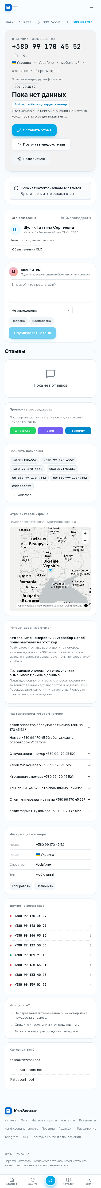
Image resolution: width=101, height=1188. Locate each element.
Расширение (86, 1128)
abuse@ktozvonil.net (26, 1069)
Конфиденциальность (21, 1128)
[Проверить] (50, 1180)
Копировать (21, 886)
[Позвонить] (24, 55)
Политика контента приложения (56, 1137)
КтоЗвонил (26, 1110)
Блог (24, 1120)
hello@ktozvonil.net (25, 1060)
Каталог (11, 1120)
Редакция (65, 1128)
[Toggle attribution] (86, 605)
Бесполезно (41, 321)
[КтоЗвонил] (8, 7)
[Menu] (91, 7)
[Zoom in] (85, 533)
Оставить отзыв (37, 130)
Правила (48, 1128)
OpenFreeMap (26, 605)
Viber (50, 430)
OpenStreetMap (73, 605)
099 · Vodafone (20, 495)
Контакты (68, 1120)
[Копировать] (15, 55)
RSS (25, 1137)
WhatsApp (23, 430)
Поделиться (34, 158)
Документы (87, 1120)
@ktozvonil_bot (22, 1079)
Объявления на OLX (27, 249)
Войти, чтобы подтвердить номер (41, 104)
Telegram (78, 430)
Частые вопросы (44, 1120)
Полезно (18, 321)
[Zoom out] (85, 540)
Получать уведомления (44, 144)
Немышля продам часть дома (32, 240)
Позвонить (45, 886)
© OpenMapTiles (44, 605)
